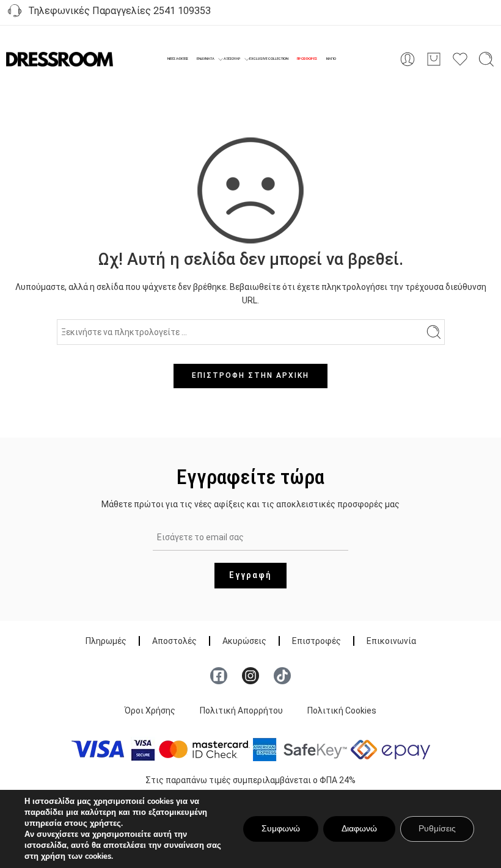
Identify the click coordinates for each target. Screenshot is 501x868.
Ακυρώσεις (244, 641)
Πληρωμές (106, 641)
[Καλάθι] (433, 59)
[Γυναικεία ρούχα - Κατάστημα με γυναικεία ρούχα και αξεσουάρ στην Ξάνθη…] (59, 59)
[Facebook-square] (218, 675)
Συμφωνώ (280, 828)
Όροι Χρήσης (150, 710)
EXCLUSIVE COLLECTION (268, 58)
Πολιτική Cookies (341, 710)
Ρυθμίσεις (437, 828)
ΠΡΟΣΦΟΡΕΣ (307, 58)
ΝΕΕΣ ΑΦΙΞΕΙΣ (177, 58)
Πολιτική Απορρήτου (241, 710)
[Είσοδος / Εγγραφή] (407, 59)
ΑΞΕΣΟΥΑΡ (232, 58)
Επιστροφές (316, 641)
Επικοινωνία (391, 641)
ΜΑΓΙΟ (331, 58)
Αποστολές (174, 641)
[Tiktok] (282, 675)
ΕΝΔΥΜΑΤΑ (205, 58)
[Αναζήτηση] (486, 59)
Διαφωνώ (359, 828)
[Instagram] (250, 675)
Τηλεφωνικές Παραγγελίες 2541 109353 (117, 10)
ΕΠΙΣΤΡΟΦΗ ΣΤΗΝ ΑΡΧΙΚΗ (250, 375)
